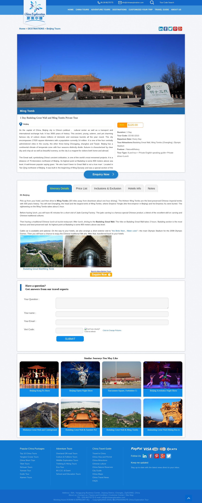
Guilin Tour (24, 474)
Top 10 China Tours (28, 453)
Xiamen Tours (26, 477)
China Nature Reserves (102, 467)
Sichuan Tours (26, 467)
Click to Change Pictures (112, 330)
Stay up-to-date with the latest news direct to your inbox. (155, 467)
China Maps (97, 474)
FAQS (95, 481)
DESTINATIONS (119, 9)
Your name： (30, 313)
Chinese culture (99, 464)
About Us (176, 9)
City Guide (97, 470)
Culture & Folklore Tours (66, 457)
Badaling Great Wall (33, 269)
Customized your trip (141, 9)
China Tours (82, 9)
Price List (81, 188)
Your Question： (32, 299)
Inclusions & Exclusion (107, 188)
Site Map (129, 495)
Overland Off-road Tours (66, 453)
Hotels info (134, 188)
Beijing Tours (53, 29)
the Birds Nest (118, 231)
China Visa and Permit (102, 457)
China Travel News (100, 477)
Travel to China (99, 453)
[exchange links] (101, 274)
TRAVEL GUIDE (162, 9)
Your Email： (30, 321)
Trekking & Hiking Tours (66, 464)
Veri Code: (29, 329)
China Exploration (35, 11)
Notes (151, 188)
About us (72, 495)
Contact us (82, 495)
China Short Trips (27, 460)
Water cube (132, 231)
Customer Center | (117, 495)
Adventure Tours (100, 9)
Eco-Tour (60, 467)
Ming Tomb (48, 269)
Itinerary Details (59, 188)
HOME (71, 9)
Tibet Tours (25, 464)
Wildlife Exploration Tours (67, 460)
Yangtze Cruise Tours (29, 457)
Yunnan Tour (25, 470)
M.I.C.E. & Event (63, 470)
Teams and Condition (98, 495)
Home (22, 29)
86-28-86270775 (107, 3)
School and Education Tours (68, 474)
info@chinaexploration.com (133, 3)
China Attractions (99, 460)
